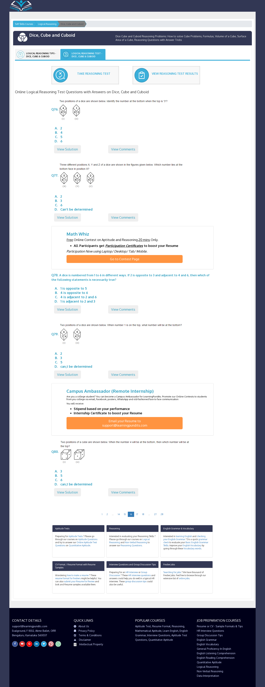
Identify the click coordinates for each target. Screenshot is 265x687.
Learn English (170, 630)
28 (162, 514)
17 (137, 514)
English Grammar (171, 528)
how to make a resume (78, 575)
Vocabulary (188, 528)
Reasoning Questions (131, 545)
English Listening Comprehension (216, 653)
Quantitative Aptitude (79, 545)
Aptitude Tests (62, 528)
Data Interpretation (208, 675)
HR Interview (132, 572)
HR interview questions (139, 575)
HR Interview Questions (210, 630)
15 (125, 514)
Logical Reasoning (207, 666)
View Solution (67, 149)
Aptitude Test (143, 626)
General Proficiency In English (214, 648)
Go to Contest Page (124, 259)
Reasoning (114, 528)
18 (143, 514)
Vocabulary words (192, 548)
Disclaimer (85, 639)
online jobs (184, 578)
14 (119, 514)
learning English (184, 536)
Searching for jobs (172, 572)
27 (155, 514)
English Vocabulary (192, 545)
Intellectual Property (91, 644)
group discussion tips (135, 581)
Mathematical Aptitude (148, 630)
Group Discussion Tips (145, 564)
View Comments (123, 149)
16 (131, 514)
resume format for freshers (68, 578)
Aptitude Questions (87, 539)
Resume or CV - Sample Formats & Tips (220, 626)
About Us (83, 626)
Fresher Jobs (169, 564)
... (113, 514)
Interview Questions (119, 564)
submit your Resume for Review (79, 581)
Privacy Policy (87, 630)
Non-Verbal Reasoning (136, 542)
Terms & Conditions (90, 635)
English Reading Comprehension (216, 657)
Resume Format (161, 626)
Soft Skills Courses (24, 24)
